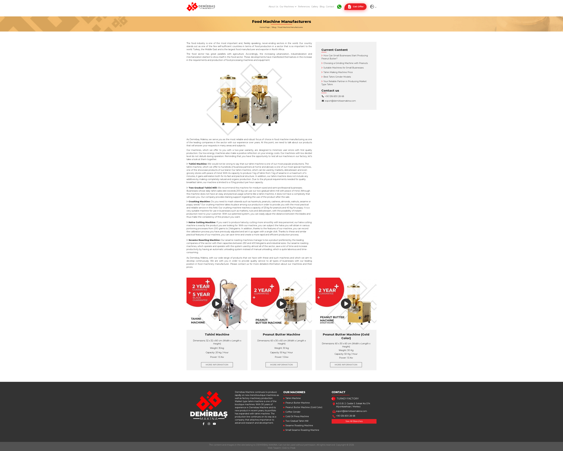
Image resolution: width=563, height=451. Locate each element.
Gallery (314, 6)
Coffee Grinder (292, 412)
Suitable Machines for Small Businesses (343, 67)
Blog (322, 6)
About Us (273, 6)
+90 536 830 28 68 (334, 96)
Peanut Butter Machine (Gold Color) (303, 407)
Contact (330, 6)
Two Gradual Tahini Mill (296, 421)
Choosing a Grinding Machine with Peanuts (345, 63)
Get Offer (358, 6)
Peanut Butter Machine (297, 402)
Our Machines (287, 6)
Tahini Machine (293, 398)
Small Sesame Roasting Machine (302, 430)
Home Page (265, 27)
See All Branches (354, 421)
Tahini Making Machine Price (338, 72)
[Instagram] (209, 423)
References (304, 6)
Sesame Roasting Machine (299, 425)
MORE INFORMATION (217, 364)
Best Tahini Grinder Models (337, 76)
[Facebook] (203, 423)
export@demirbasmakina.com (340, 101)
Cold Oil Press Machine (297, 416)
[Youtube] (214, 423)
